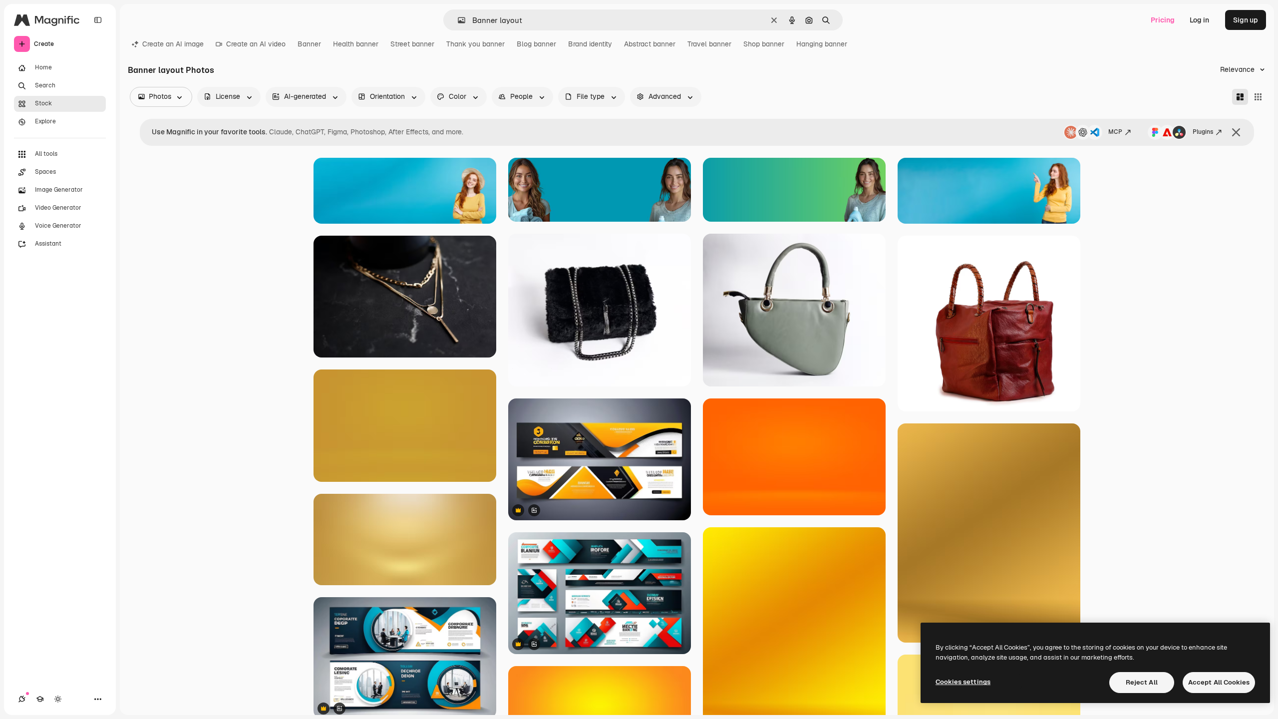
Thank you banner (475, 43)
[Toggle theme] (58, 699)
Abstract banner (649, 43)
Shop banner (763, 43)
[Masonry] (1240, 97)
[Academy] (40, 699)
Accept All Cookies (1219, 682)
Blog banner (536, 43)
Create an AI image (173, 43)
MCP (1115, 132)
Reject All (1142, 682)
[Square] (1258, 97)
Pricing (1163, 19)
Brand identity (590, 43)
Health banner (355, 43)
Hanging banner (821, 43)
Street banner (412, 43)
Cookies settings (963, 682)
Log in (1199, 19)
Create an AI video (256, 43)
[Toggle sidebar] (98, 20)
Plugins (1203, 132)
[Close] (1236, 132)
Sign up (1245, 19)
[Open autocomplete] (457, 20)
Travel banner (709, 43)
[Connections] (22, 699)
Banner (309, 43)
